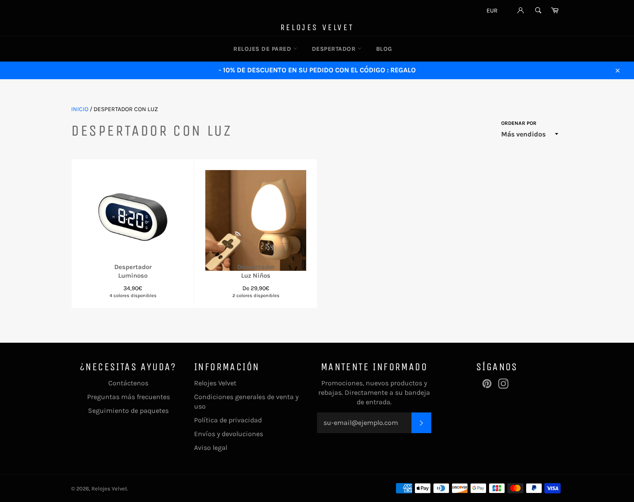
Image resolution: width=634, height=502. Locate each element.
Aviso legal (210, 447)
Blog (384, 49)
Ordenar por (519, 123)
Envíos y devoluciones (228, 434)
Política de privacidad (228, 420)
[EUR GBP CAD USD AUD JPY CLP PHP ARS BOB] (495, 12)
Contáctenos (128, 383)
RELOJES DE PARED (263, 49)
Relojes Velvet (317, 27)
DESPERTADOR (335, 49)
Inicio (79, 109)
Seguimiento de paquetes (128, 410)
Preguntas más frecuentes (128, 397)
